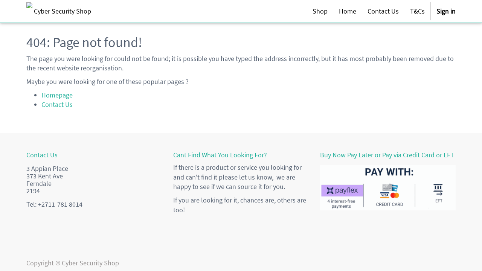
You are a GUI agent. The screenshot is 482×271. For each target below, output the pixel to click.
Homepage (57, 95)
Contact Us (57, 104)
